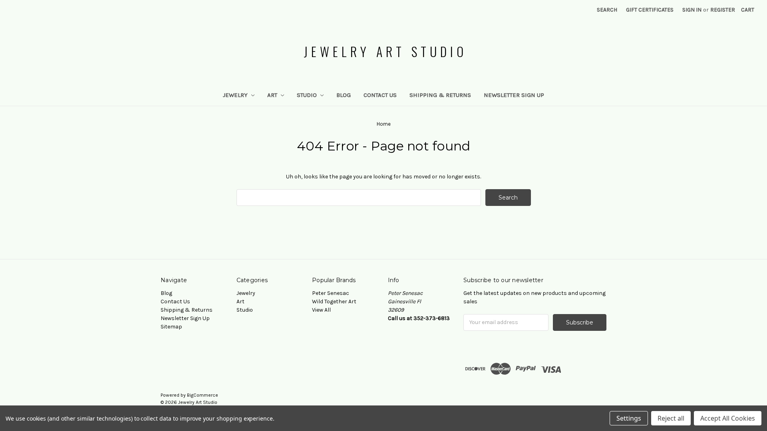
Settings (628, 418)
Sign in (691, 9)
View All (321, 309)
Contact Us (380, 95)
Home (384, 124)
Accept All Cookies (727, 418)
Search (607, 9)
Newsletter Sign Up (514, 95)
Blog (343, 95)
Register (722, 9)
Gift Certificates (650, 9)
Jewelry (236, 95)
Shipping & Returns (440, 95)
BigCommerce (202, 395)
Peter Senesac (330, 293)
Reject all (671, 418)
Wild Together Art (334, 301)
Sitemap (171, 326)
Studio (307, 95)
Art (273, 95)
